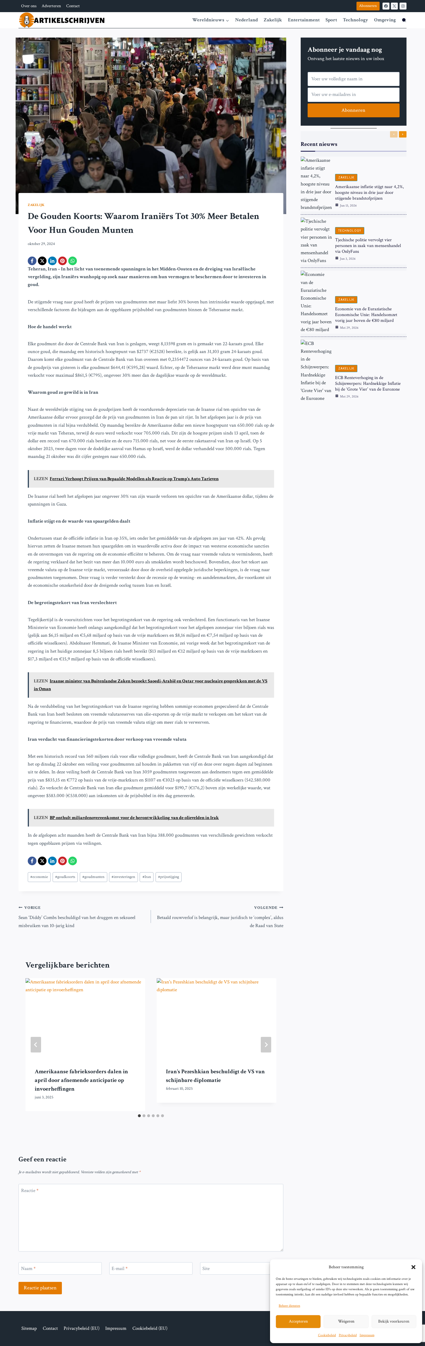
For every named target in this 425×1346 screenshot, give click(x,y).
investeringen (123, 876)
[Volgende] (266, 1044)
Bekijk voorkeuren (393, 1321)
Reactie (29, 1190)
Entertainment (304, 20)
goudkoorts (65, 876)
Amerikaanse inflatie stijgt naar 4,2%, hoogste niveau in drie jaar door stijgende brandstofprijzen (369, 192)
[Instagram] (403, 6)
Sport (331, 20)
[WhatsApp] (72, 261)
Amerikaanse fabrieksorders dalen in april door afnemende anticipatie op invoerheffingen (81, 1080)
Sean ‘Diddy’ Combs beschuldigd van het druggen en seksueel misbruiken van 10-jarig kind (77, 917)
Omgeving (385, 20)
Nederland (246, 20)
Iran (147, 876)
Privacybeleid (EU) (81, 1328)
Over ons (28, 6)
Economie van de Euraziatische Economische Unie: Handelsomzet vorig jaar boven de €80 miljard (366, 315)
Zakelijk (273, 20)
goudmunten (93, 876)
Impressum (367, 1335)
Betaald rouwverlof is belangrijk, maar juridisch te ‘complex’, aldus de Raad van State (220, 917)
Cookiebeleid (327, 1335)
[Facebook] (385, 6)
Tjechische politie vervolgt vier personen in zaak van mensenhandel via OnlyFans (368, 246)
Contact (73, 6)
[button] (413, 1267)
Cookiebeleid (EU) (149, 1328)
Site (206, 1268)
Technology (355, 20)
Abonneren (368, 5)
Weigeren (346, 1321)
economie (39, 876)
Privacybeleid (348, 1335)
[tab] (139, 1115)
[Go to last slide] (36, 1044)
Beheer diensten (289, 1306)
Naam (28, 1268)
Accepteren (298, 1321)
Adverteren (51, 6)
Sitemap (29, 1328)
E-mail (120, 1268)
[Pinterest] (62, 261)
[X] (394, 6)
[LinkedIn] (52, 261)
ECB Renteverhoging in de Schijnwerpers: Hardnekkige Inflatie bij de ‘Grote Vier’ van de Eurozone (368, 383)
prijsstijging (168, 876)
